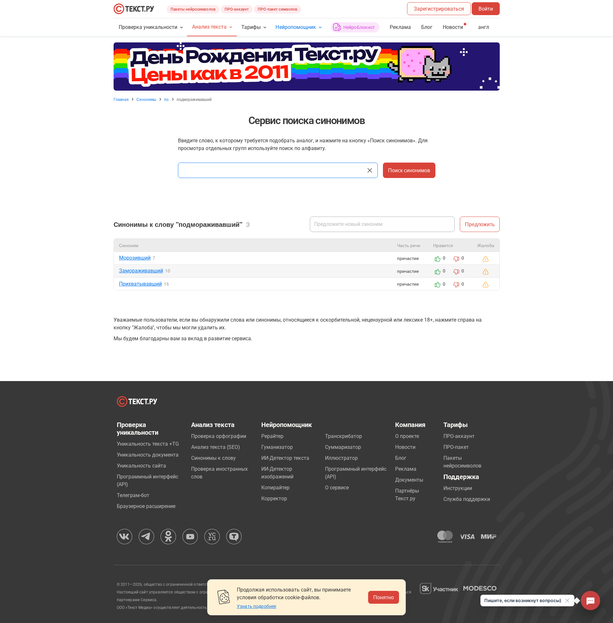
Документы (409, 480)
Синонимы (146, 99)
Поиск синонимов (409, 170)
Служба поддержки (466, 499)
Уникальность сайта (141, 466)
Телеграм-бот (133, 495)
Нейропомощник (295, 27)
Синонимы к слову (213, 458)
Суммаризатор (343, 447)
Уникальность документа (148, 455)
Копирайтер (275, 488)
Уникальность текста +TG (148, 444)
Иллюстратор (341, 458)
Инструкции (457, 488)
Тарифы (251, 27)
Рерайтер (272, 436)
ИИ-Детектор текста (285, 458)
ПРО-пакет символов (277, 9)
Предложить (480, 224)
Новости (405, 447)
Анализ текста (209, 27)
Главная (121, 99)
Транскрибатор (343, 436)
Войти (485, 9)
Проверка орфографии (218, 436)
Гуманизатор (277, 447)
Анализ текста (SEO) (215, 447)
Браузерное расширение (146, 506)
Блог (426, 27)
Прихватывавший (140, 284)
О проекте (407, 436)
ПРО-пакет (456, 447)
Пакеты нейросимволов (193, 9)
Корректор (274, 498)
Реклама (400, 27)
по (166, 99)
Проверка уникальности (148, 27)
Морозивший (135, 258)
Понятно (383, 597)
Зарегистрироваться (439, 9)
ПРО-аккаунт (237, 9)
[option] (307, 66)
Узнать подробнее (256, 606)
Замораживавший (141, 271)
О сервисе (337, 488)
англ (483, 27)
